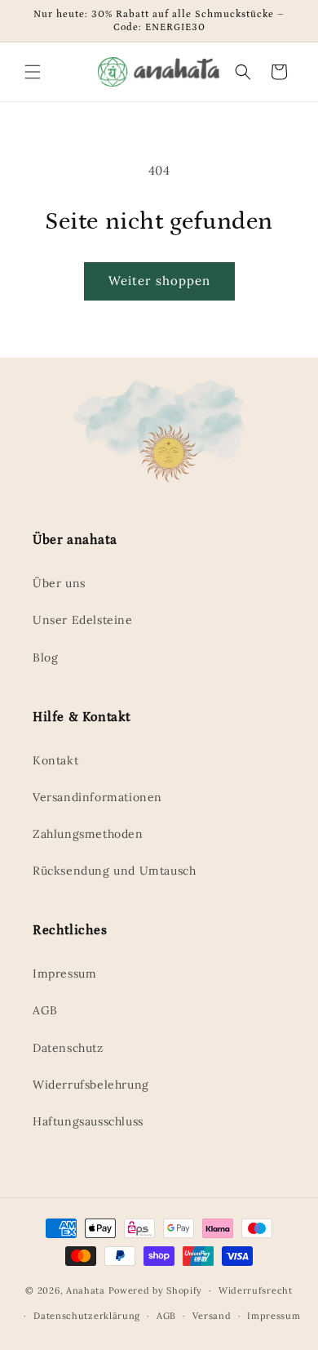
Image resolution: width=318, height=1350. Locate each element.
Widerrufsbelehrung (91, 1084)
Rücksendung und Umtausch (114, 870)
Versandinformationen (97, 797)
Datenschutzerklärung (86, 1315)
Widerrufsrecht (256, 1290)
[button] (33, 72)
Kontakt (55, 760)
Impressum (64, 973)
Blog (45, 657)
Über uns (59, 583)
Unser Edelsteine (83, 620)
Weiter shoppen (159, 280)
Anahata (85, 1290)
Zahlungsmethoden (88, 833)
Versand (212, 1315)
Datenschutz (68, 1047)
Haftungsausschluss (88, 1121)
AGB (45, 1010)
